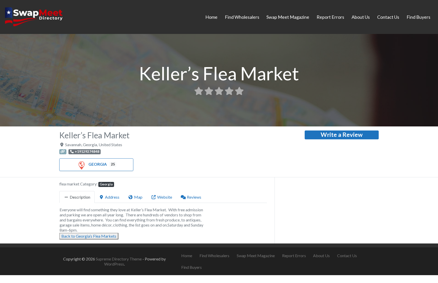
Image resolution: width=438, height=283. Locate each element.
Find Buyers (418, 17)
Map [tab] (138, 197)
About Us (361, 17)
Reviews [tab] (194, 197)
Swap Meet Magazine (287, 17)
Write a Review (342, 134)
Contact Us (388, 17)
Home (211, 17)
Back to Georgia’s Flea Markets (88, 236)
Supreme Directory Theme (119, 258)
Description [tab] (80, 197)
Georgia (97, 164)
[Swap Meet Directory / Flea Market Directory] (33, 16)
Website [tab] (164, 197)
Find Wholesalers (242, 17)
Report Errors (330, 17)
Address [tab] (112, 197)
